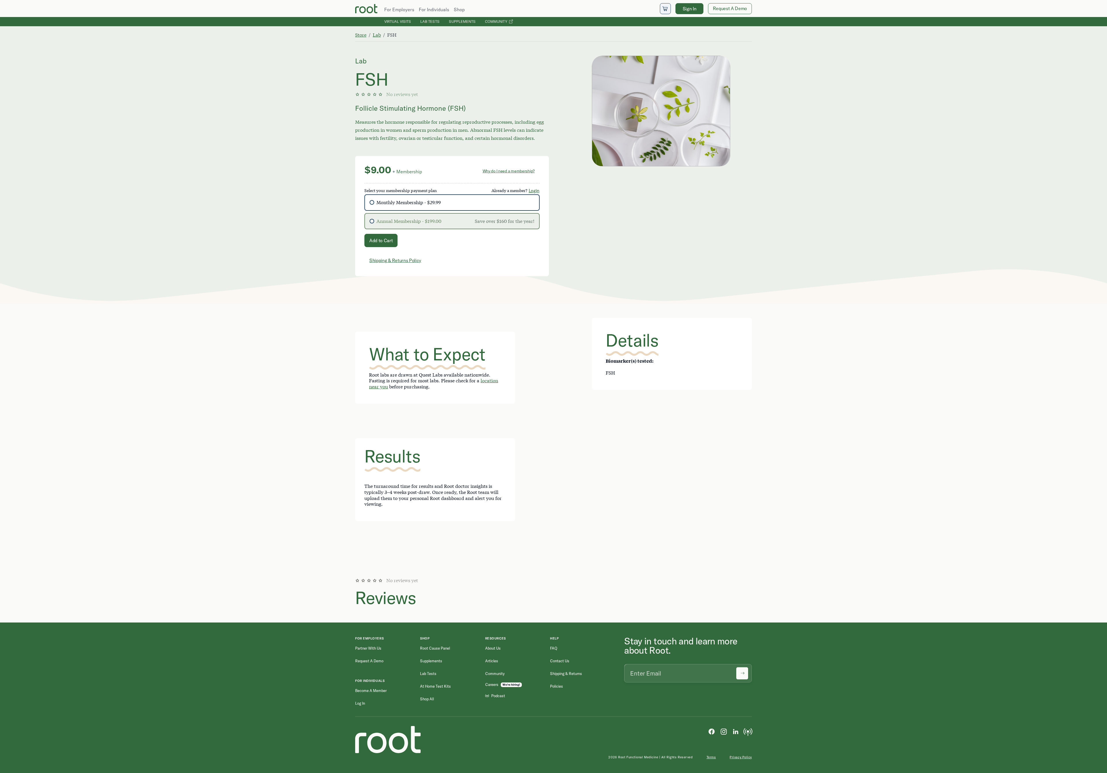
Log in (360, 703)
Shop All (427, 699)
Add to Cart (381, 240)
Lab (377, 35)
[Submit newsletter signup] (742, 673)
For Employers (399, 9)
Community (497, 21)
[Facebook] (711, 731)
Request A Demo (730, 8)
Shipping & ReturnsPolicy (395, 260)
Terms (711, 757)
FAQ (553, 648)
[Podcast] (748, 731)
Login (534, 190)
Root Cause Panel (435, 648)
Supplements (462, 21)
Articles (491, 661)
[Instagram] (724, 731)
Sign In (689, 9)
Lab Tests (430, 21)
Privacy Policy (741, 757)
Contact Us (559, 661)
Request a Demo (369, 661)
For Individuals (434, 9)
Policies (556, 686)
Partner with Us (368, 648)
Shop (459, 9)
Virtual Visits (397, 21)
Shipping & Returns (566, 673)
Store (360, 35)
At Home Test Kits (435, 686)
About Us (493, 648)
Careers (491, 684)
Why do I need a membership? (509, 171)
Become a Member (371, 690)
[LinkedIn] (736, 731)
